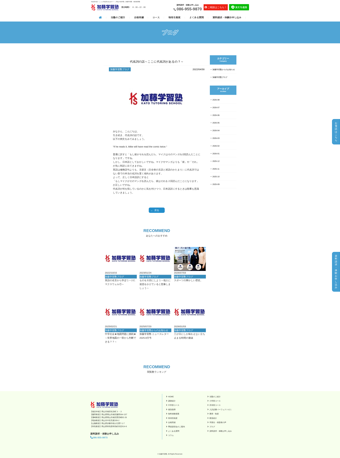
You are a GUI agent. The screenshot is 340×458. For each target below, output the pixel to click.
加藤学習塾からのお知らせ (223, 69)
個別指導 (172, 409)
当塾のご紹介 (118, 17)
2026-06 (216, 115)
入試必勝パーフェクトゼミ (220, 409)
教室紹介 (213, 418)
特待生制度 (174, 17)
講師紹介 (172, 401)
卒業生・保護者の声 (217, 422)
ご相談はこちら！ (217, 7)
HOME (171, 397)
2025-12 (216, 161)
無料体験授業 (173, 414)
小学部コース (215, 401)
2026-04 (216, 130)
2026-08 (216, 100)
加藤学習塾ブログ (219, 77)
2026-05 (216, 123)
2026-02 (216, 146)
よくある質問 (196, 17)
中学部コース (173, 405)
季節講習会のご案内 (176, 427)
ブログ (212, 427)
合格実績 (139, 17)
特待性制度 (172, 418)
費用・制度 (214, 414)
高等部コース (215, 405)
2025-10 (216, 177)
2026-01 (216, 154)
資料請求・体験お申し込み (227, 17)
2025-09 (216, 184)
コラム (171, 435)
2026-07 (216, 107)
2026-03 (216, 138)
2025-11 (215, 169)
